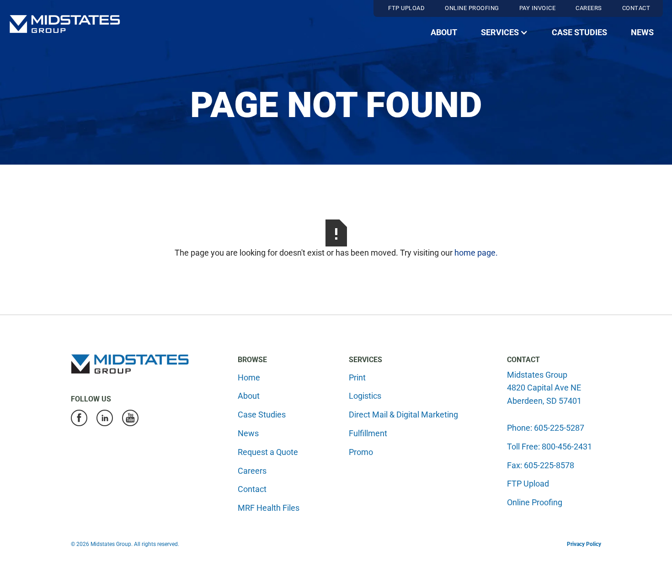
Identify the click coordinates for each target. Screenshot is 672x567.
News (642, 32)
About (444, 32)
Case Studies (579, 32)
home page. (476, 252)
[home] (64, 24)
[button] (504, 32)
